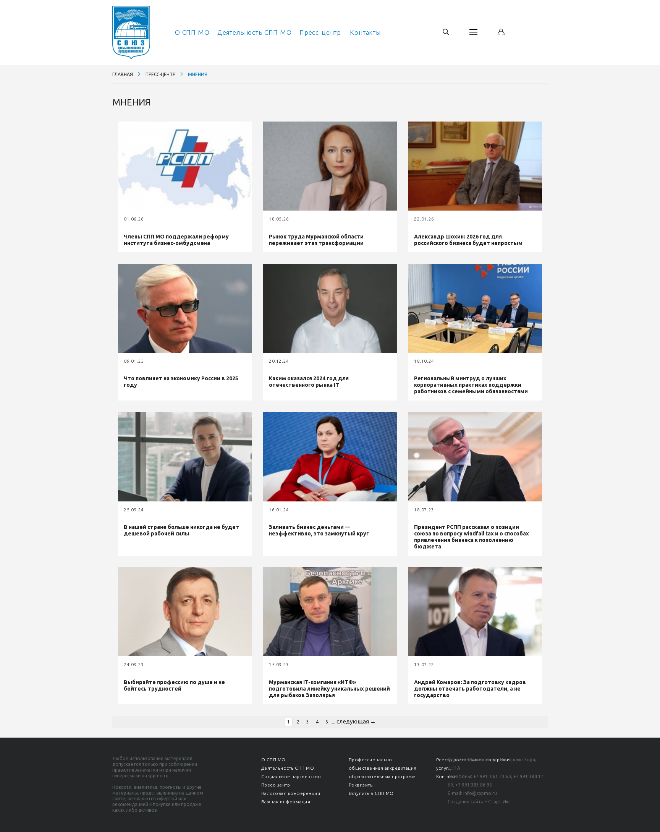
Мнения (197, 74)
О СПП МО (192, 32)
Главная (122, 74)
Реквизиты (361, 784)
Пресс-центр (320, 32)
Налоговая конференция (290, 793)
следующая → (356, 721)
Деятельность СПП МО (254, 32)
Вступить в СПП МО (371, 793)
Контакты (365, 32)
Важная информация (285, 801)
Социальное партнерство (291, 776)
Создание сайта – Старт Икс (479, 801)
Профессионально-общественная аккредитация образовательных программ (383, 768)
